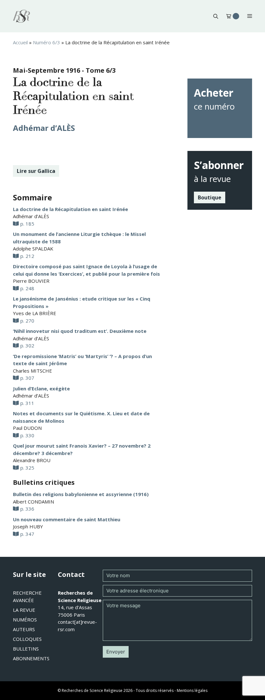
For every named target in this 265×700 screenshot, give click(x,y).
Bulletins (26, 648)
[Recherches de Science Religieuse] (21, 16)
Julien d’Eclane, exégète (41, 388)
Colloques (27, 639)
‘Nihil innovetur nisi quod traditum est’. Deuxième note (79, 331)
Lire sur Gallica (36, 171)
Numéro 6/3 (46, 42)
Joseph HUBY (28, 526)
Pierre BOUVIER (31, 281)
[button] (216, 16)
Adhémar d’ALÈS (44, 127)
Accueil (20, 42)
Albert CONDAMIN (33, 501)
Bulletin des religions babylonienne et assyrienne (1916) (81, 494)
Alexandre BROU (31, 460)
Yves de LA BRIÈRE (34, 313)
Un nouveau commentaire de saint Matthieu (66, 519)
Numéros (25, 619)
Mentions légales (192, 690)
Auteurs (24, 629)
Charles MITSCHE (32, 370)
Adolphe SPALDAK (33, 248)
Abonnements (31, 658)
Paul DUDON (27, 428)
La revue (24, 610)
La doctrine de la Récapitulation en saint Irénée (70, 209)
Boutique (209, 197)
